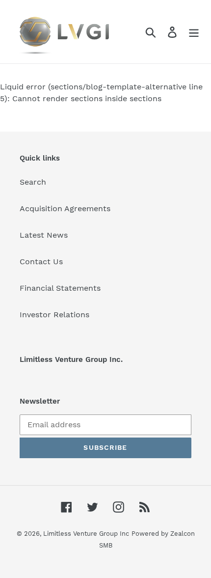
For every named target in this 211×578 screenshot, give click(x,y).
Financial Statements (60, 288)
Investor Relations (54, 314)
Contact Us (41, 261)
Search (33, 182)
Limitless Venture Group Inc (86, 533)
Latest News (44, 235)
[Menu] (194, 32)
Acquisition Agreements (65, 208)
